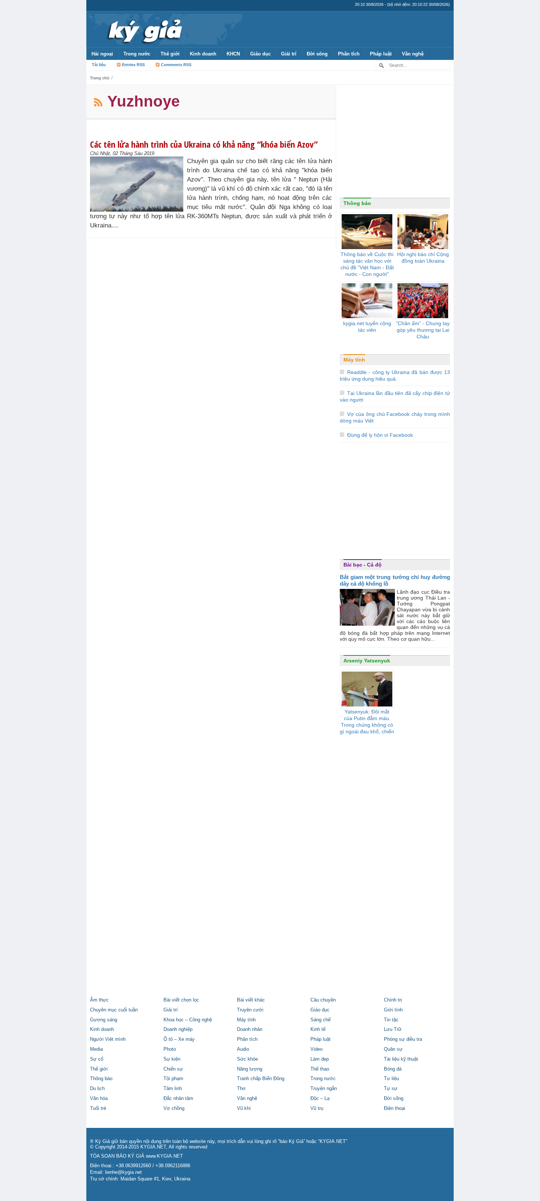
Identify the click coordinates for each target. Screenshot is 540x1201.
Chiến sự (173, 1069)
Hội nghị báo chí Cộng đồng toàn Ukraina (423, 257)
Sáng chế (320, 1019)
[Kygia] (144, 29)
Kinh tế (317, 1029)
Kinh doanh (203, 54)
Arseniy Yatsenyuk (366, 661)
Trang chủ (99, 78)
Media (96, 1049)
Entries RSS (133, 64)
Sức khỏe (247, 1059)
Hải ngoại (102, 54)
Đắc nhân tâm (178, 1098)
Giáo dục (260, 54)
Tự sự (390, 1088)
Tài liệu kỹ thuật (401, 1059)
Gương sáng (103, 1019)
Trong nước (136, 54)
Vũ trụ (316, 1108)
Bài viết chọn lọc (181, 1000)
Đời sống (317, 54)
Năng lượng (249, 1069)
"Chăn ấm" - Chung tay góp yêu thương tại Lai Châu (423, 329)
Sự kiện (171, 1059)
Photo (169, 1049)
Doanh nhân (249, 1029)
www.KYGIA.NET (164, 1156)
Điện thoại (394, 1108)
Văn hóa (99, 1098)
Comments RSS (176, 64)
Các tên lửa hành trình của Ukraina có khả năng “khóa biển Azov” (204, 144)
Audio (243, 1049)
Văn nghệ (413, 54)
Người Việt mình (108, 1039)
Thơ (241, 1088)
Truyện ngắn (323, 1088)
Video (316, 1049)
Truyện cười (250, 1010)
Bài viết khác (251, 1000)
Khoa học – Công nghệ (187, 1019)
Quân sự (393, 1049)
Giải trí (288, 54)
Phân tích (349, 54)
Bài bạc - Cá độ (362, 565)
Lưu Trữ (393, 1029)
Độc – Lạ (320, 1098)
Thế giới (170, 54)
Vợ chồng (173, 1108)
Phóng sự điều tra (403, 1039)
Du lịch (97, 1088)
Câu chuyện (323, 1000)
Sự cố (96, 1059)
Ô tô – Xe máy (179, 1039)
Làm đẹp (319, 1059)
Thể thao (319, 1069)
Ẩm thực (99, 1000)
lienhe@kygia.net (123, 1172)
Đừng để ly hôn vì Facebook (380, 435)
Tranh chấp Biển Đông (260, 1078)
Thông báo (357, 203)
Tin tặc (391, 1019)
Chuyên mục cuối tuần (114, 1010)
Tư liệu (391, 1078)
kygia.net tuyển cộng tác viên (367, 326)
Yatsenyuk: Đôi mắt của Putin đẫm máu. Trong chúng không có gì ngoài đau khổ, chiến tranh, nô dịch (367, 725)
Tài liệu (99, 64)
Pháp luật (381, 54)
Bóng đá (393, 1069)
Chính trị (393, 1000)
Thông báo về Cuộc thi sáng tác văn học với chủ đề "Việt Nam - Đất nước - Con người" (367, 264)
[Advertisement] (395, 143)
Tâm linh (172, 1088)
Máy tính (354, 360)
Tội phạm (173, 1078)
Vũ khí (244, 1108)
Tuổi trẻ (98, 1108)
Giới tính (393, 1010)
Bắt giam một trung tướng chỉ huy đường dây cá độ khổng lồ (395, 580)
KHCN (233, 54)
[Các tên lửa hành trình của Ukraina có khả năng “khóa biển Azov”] (138, 184)
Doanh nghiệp (177, 1029)
